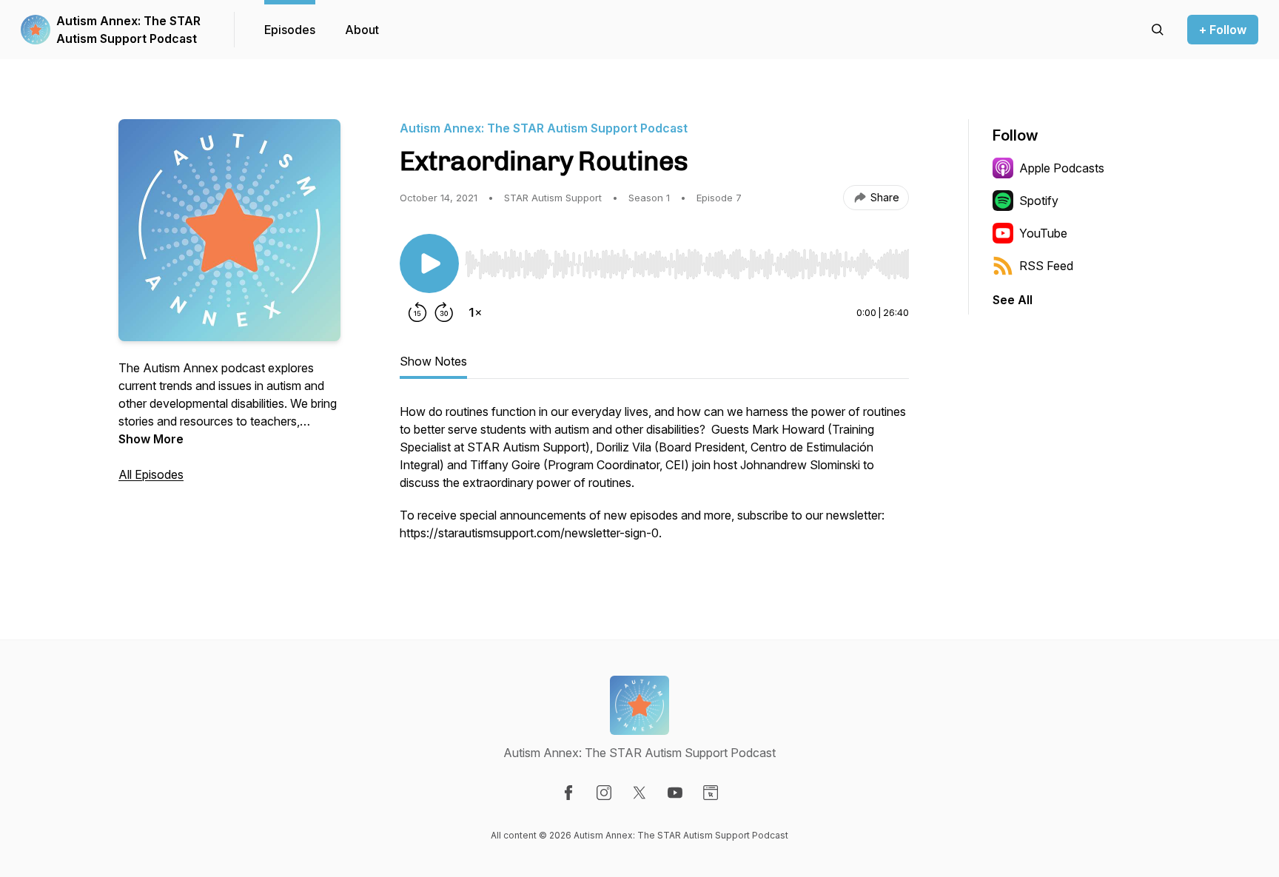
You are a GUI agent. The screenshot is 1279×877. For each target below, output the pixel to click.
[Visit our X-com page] (639, 792)
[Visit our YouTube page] (675, 792)
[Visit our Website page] (710, 792)
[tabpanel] (654, 480)
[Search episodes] (1158, 29)
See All (1013, 299)
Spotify (1038, 200)
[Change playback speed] (475, 312)
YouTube (1043, 233)
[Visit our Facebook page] (568, 792)
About (362, 29)
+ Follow (1222, 29)
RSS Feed (1046, 265)
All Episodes (151, 474)
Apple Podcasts (1061, 168)
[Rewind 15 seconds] (417, 312)
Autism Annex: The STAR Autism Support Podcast (128, 29)
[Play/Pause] (429, 263)
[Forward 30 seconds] (444, 312)
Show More (151, 438)
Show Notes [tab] (433, 361)
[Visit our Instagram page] (604, 792)
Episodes (289, 29)
